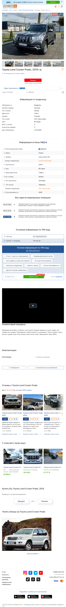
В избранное (14, 368)
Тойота (15, 10)
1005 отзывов (26, 390)
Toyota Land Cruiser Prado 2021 (12, 414)
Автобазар (5, 10)
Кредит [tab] (21, 501)
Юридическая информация (7, 583)
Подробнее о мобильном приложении (33, 592)
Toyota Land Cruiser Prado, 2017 (53, 467)
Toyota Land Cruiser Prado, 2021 (32, 467)
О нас (4, 572)
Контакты (5, 575)
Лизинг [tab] (44, 501)
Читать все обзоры (32, 553)
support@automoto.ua (56, 577)
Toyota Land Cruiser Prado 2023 (54, 414)
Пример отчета (11, 276)
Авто (10, 10)
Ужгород (37, 10)
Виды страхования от (11, 88)
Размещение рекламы (6, 578)
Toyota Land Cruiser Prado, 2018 (12, 467)
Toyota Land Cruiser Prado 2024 (33, 414)
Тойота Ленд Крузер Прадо (25, 10)
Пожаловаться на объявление (46, 368)
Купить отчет (36, 276)
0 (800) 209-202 (58, 572)
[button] (62, 6)
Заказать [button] (53, 2)
